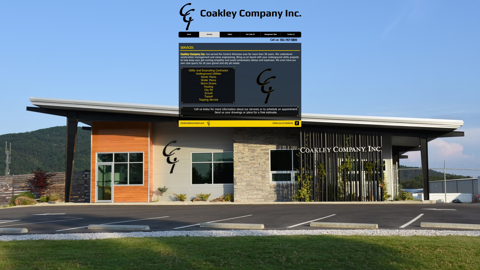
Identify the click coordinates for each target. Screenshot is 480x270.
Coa (209, 13)
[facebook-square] (297, 123)
